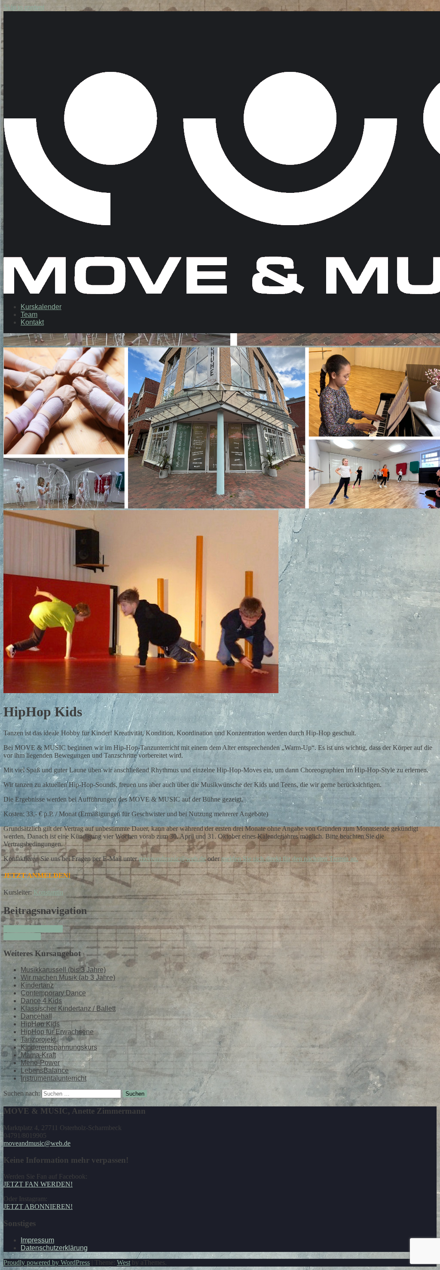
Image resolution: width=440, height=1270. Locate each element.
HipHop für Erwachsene (57, 1031)
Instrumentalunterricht (33, 928)
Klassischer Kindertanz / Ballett (68, 1008)
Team (29, 314)
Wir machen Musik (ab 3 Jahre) (68, 977)
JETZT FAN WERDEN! (38, 1184)
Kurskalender (41, 306)
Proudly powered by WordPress (46, 1262)
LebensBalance (45, 1070)
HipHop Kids (40, 1024)
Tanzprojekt (38, 1039)
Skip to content (23, 7)
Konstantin (48, 892)
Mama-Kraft (38, 1055)
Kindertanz (37, 985)
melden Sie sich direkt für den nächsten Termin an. (289, 858)
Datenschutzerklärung (54, 1247)
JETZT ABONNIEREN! (38, 1206)
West (123, 1262)
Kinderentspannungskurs (59, 1047)
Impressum (37, 1240)
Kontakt (32, 322)
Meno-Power (40, 1062)
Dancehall (36, 1016)
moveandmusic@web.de (172, 858)
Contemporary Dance (53, 993)
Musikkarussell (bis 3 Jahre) (63, 969)
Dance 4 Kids (22, 936)
